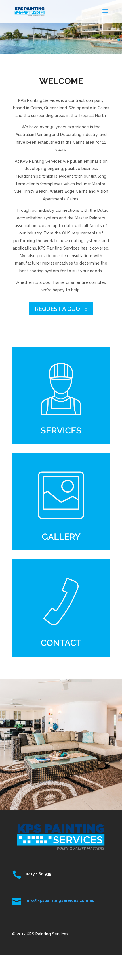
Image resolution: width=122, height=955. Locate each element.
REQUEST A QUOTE (61, 308)
